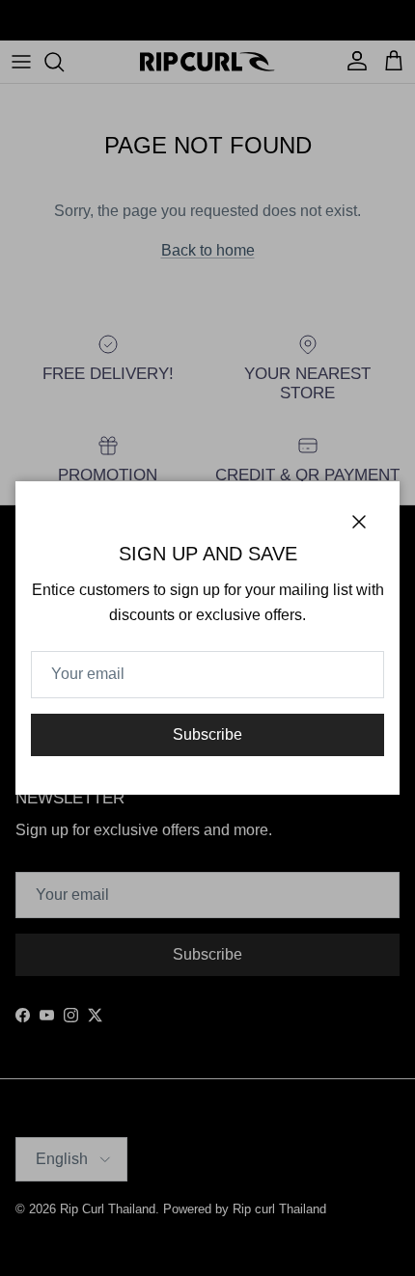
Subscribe (207, 734)
